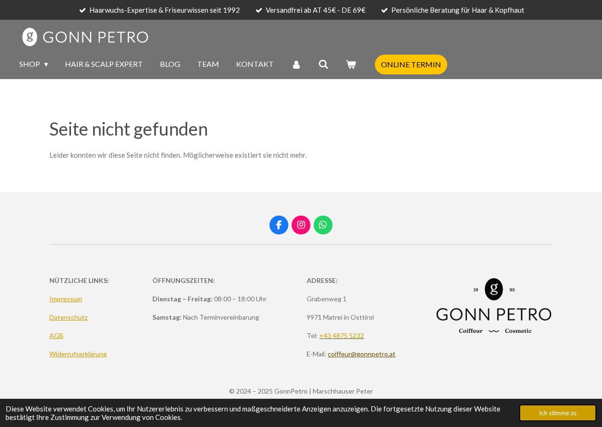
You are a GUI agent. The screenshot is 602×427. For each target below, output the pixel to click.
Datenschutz (68, 317)
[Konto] (296, 64)
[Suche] (323, 64)
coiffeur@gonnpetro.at (362, 354)
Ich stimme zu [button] (558, 413)
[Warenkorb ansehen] (351, 64)
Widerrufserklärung (78, 354)
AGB (56, 335)
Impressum (65, 299)
